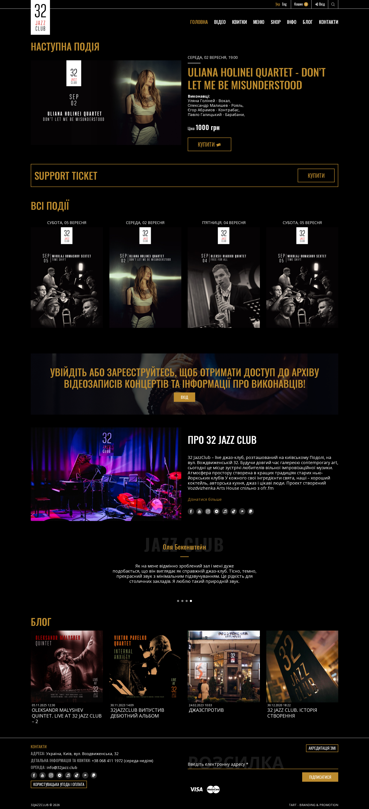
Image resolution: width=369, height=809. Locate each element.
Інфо (291, 21)
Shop (276, 21)
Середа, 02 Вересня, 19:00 (213, 57)
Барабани (234, 114)
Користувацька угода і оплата (58, 784)
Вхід (321, 4)
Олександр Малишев (208, 105)
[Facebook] (191, 511)
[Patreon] (242, 511)
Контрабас (228, 109)
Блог (308, 21)
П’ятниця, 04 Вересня (224, 222)
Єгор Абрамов (201, 109)
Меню (258, 21)
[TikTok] (233, 511)
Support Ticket (65, 175)
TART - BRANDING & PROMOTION (313, 805)
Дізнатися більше (205, 499)
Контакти (328, 21)
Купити (207, 144)
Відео (220, 21)
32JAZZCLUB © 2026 (45, 805)
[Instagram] (208, 511)
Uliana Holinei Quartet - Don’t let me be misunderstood (257, 78)
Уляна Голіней (201, 100)
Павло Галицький (205, 114)
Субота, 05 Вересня (66, 222)
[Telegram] (216, 511)
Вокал (224, 100)
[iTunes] (225, 511)
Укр (277, 4)
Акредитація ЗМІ (322, 748)
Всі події (50, 205)
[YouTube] (199, 511)
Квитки (239, 21)
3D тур (292, 11)
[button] (178, 601)
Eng (284, 4)
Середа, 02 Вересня (145, 222)
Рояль (237, 105)
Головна (199, 21)
